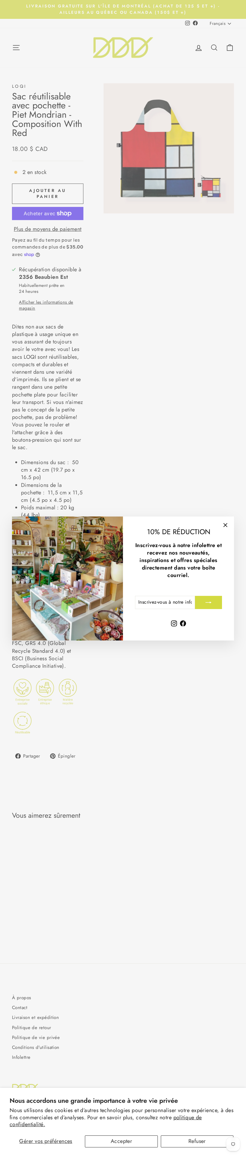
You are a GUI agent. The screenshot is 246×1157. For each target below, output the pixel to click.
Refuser (197, 1141)
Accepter (121, 1141)
